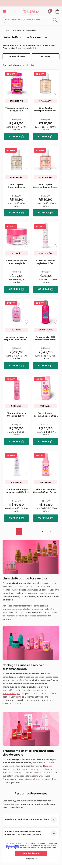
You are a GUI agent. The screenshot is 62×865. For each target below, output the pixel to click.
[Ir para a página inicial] (31, 11)
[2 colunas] (28, 65)
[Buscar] (55, 20)
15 (43, 531)
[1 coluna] (32, 65)
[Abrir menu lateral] (4, 11)
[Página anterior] (12, 531)
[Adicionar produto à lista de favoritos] (26, 93)
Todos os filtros (16, 56)
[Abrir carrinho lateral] (57, 11)
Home (5, 30)
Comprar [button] (14, 136)
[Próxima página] (50, 531)
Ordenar (45, 56)
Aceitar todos (31, 853)
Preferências (31, 859)
